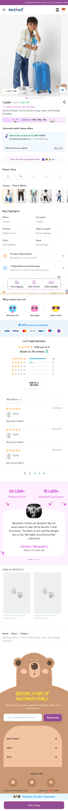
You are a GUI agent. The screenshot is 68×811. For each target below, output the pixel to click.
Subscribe (53, 717)
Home (5, 633)
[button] (19, 358)
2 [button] (30, 473)
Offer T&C (58, 148)
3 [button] (35, 473)
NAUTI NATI (13, 738)
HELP (9, 747)
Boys (14, 633)
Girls (9, 756)
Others (24, 633)
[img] (13, 408)
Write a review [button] (34, 383)
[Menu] (4, 9)
